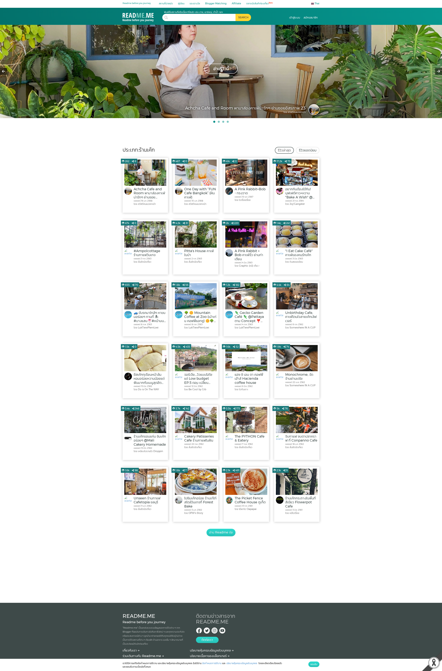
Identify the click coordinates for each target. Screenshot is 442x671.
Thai (316, 3)
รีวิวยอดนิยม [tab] (307, 150)
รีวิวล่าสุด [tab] (284, 150)
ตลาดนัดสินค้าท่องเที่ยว (259, 3)
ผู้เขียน (181, 3)
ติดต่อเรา (207, 640)
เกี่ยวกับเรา (130, 650)
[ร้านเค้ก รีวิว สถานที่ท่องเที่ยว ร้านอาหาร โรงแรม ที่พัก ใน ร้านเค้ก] (142, 16)
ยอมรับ (313, 664)
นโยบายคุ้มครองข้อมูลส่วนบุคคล (211, 650)
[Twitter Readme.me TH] (207, 631)
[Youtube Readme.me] (222, 631)
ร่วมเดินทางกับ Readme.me (142, 656)
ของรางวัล (195, 3)
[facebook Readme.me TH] (199, 631)
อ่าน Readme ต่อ (221, 532)
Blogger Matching (216, 3)
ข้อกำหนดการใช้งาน (212, 663)
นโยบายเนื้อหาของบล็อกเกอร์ (209, 656)
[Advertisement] (221, 565)
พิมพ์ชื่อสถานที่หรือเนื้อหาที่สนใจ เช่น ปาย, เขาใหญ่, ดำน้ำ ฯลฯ (193, 12)
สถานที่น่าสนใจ (166, 3)
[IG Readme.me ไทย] (215, 631)
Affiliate (236, 3)
